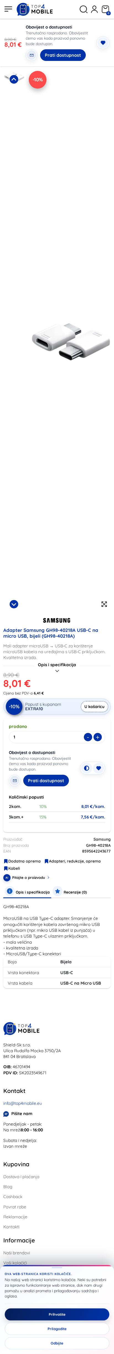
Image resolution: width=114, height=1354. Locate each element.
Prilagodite (57, 1329)
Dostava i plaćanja (21, 1176)
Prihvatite (57, 1314)
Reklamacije (15, 1216)
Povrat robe (14, 1206)
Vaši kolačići (15, 1262)
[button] (13, 124)
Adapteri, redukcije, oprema (75, 861)
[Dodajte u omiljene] (102, 42)
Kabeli (14, 868)
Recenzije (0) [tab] (75, 892)
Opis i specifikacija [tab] (32, 892)
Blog (7, 1186)
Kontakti (11, 1226)
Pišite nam (21, 1113)
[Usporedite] (86, 768)
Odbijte (57, 1343)
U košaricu (94, 706)
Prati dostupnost (63, 55)
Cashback (12, 1196)
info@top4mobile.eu (22, 1103)
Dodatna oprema (24, 861)
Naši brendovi (16, 1252)
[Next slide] (14, 604)
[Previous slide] (14, 79)
